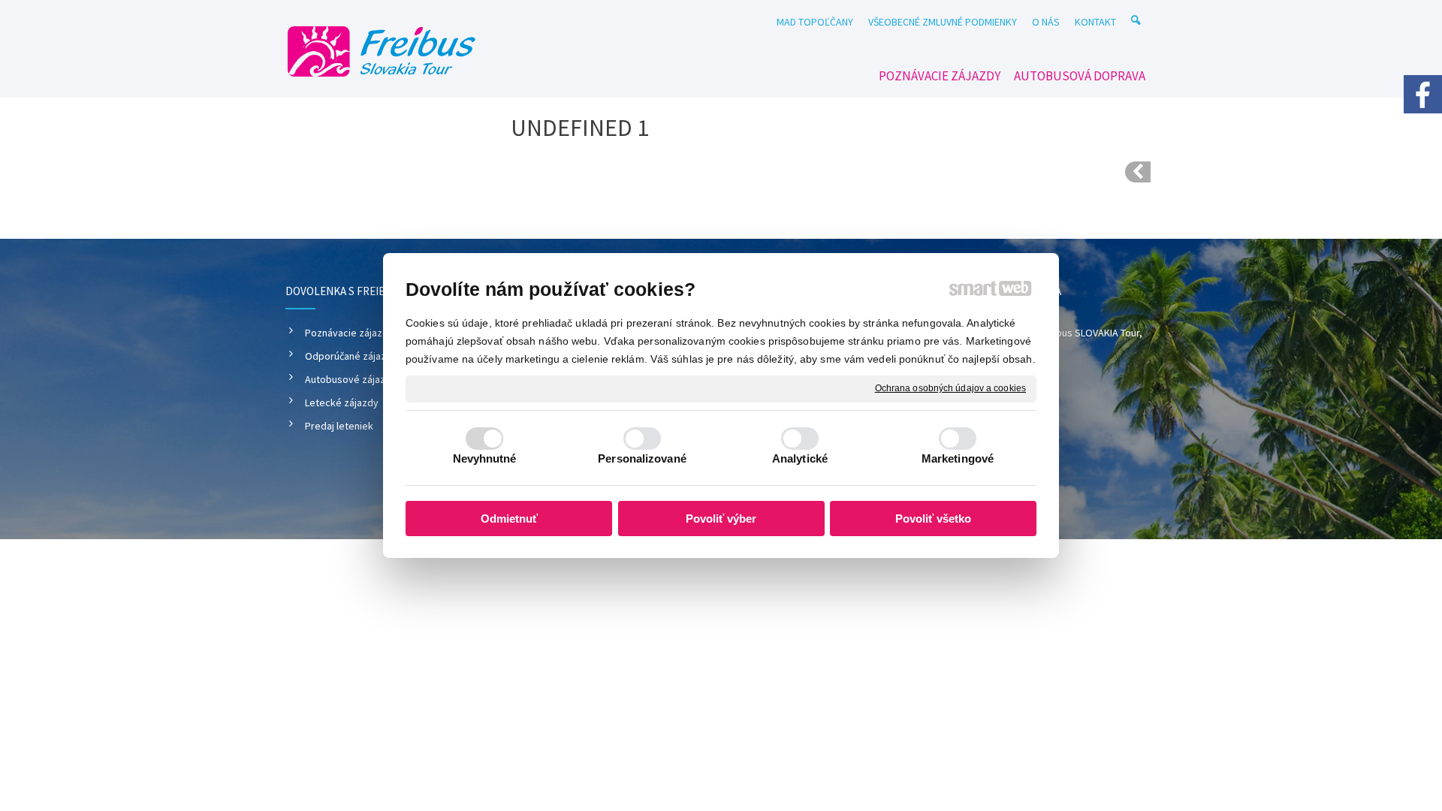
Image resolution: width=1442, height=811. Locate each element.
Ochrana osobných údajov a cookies (950, 388)
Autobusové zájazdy (351, 379)
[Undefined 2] (1138, 171)
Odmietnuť (509, 518)
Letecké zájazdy (342, 402)
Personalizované (642, 458)
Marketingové (958, 458)
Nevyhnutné (485, 458)
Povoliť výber (721, 518)
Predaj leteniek (339, 426)
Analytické (800, 458)
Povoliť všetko (933, 518)
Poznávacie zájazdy (349, 332)
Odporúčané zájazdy (351, 356)
